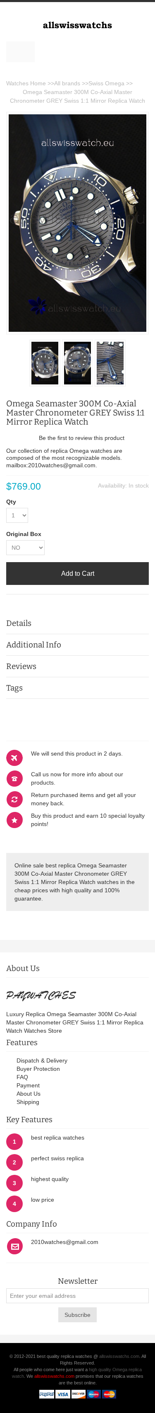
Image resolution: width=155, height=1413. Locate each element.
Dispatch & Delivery (42, 1060)
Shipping (28, 1102)
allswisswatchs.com (119, 1356)
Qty (11, 501)
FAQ (22, 1077)
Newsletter (78, 1281)
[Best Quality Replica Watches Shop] (77, 21)
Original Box (23, 534)
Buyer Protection (38, 1068)
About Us (29, 1093)
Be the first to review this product (81, 438)
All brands (67, 83)
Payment (28, 1085)
